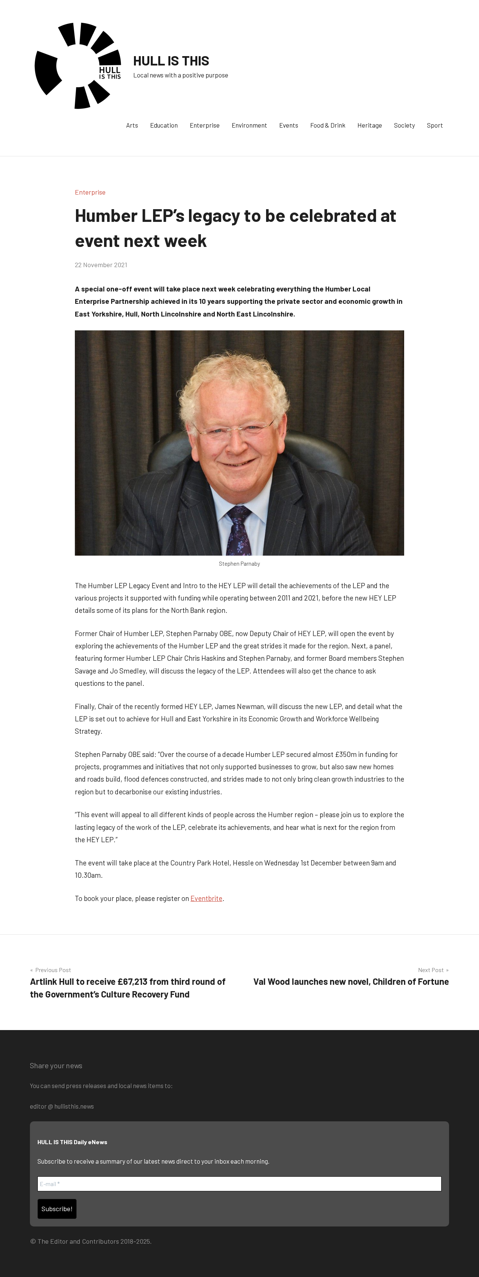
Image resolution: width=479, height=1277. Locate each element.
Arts (132, 125)
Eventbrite (206, 898)
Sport (435, 125)
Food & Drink (327, 125)
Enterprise (205, 125)
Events (288, 125)
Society (404, 125)
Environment (249, 125)
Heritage (369, 125)
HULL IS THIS (171, 60)
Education (164, 125)
